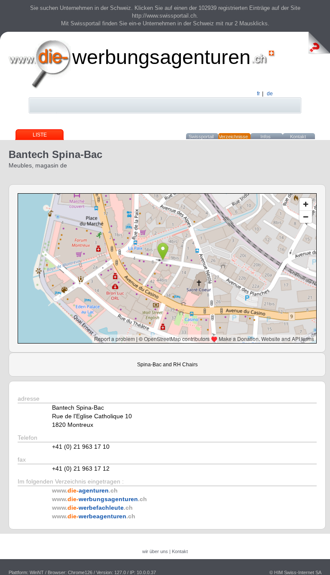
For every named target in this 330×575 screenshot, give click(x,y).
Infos (265, 136)
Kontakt (298, 136)
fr (258, 94)
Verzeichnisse (233, 136)
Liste (40, 135)
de (270, 94)
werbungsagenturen (161, 57)
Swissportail (201, 136)
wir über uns (155, 551)
